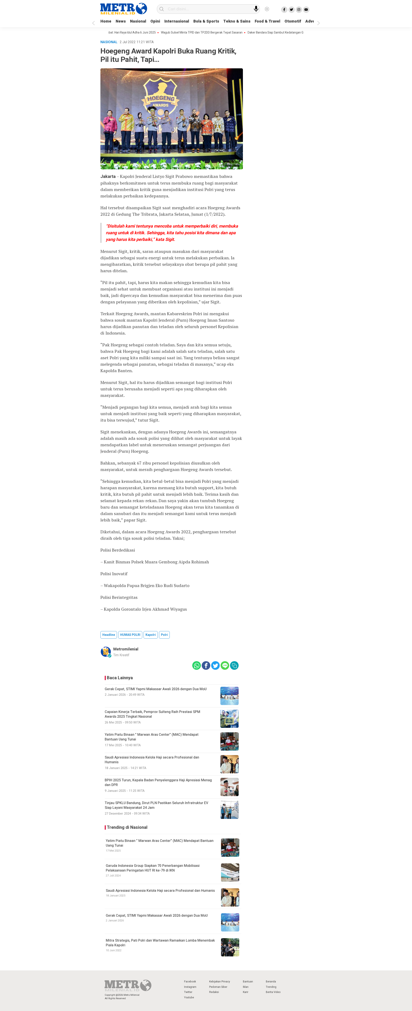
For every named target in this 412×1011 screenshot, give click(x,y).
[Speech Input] (256, 9)
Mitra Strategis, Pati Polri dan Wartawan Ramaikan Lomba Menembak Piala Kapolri (160, 943)
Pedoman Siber (218, 987)
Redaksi (214, 992)
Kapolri (150, 635)
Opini (155, 21)
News (121, 21)
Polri (164, 635)
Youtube (189, 997)
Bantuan (248, 981)
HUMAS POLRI (130, 635)
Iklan (245, 987)
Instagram (190, 987)
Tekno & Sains (236, 21)
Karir (245, 992)
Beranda (271, 981)
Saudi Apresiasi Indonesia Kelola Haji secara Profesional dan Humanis (160, 890)
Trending (271, 987)
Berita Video (273, 992)
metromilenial (125, 649)
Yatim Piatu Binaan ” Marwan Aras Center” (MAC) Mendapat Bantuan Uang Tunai (160, 843)
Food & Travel (267, 21)
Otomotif (293, 21)
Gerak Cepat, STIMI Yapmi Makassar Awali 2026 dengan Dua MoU (157, 915)
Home (105, 21)
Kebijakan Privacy (219, 981)
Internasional (176, 21)
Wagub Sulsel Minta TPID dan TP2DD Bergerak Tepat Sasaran (181, 33)
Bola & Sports (206, 21)
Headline (108, 635)
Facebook (190, 981)
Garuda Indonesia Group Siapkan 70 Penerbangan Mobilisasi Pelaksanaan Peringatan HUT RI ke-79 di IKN (153, 868)
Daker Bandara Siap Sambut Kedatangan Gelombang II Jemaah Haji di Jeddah (277, 33)
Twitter (188, 992)
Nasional (138, 21)
